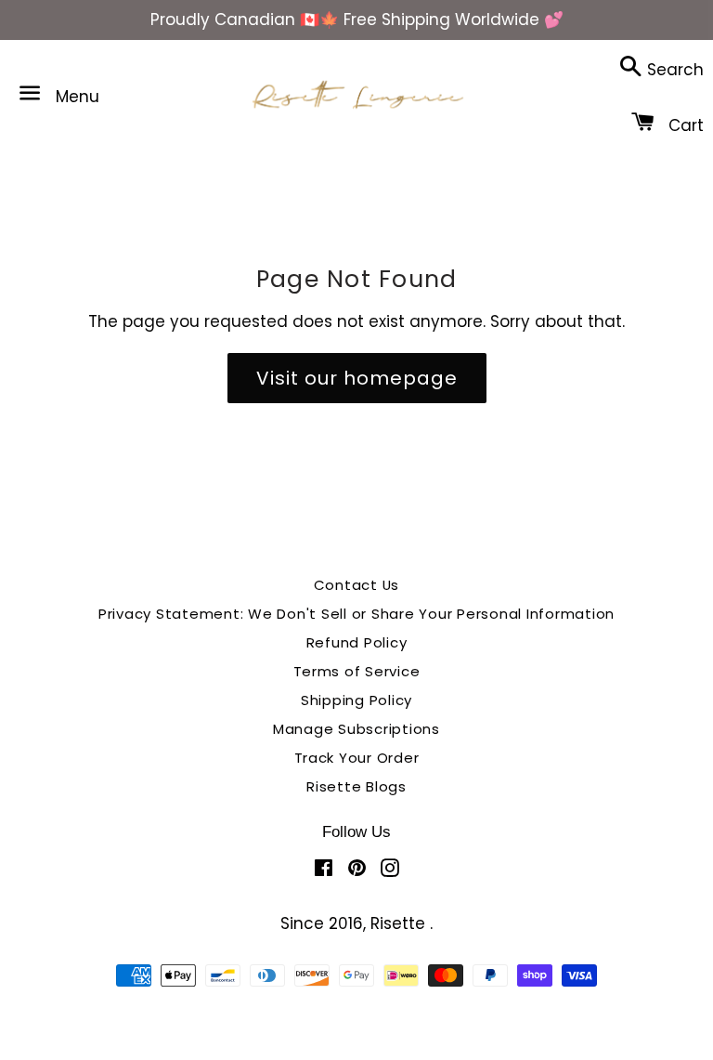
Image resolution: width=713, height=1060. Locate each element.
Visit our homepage (357, 378)
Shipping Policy (356, 700)
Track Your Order (357, 757)
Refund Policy (357, 642)
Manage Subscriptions (356, 729)
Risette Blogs (356, 786)
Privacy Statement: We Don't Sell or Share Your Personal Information (356, 613)
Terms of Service (357, 671)
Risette (400, 923)
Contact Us (357, 585)
